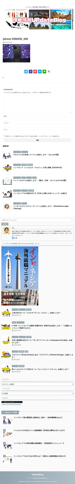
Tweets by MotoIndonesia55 (11, 404)
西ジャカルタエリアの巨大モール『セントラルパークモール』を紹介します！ (41, 369)
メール (6, 123)
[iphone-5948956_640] (40, 71)
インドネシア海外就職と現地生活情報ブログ (37, 478)
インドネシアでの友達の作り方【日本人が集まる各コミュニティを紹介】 (40, 193)
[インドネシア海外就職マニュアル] (19, 304)
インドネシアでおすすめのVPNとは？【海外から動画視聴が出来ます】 (40, 456)
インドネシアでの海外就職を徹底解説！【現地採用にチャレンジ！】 (39, 443)
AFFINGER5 (54, 481)
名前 (5, 116)
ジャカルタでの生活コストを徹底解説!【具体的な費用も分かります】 (39, 430)
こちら (20, 235)
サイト (6, 129)
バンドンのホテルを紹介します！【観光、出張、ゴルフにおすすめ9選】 (40, 180)
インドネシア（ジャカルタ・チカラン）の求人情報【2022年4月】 (38, 167)
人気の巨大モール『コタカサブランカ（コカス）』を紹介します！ (36, 313)
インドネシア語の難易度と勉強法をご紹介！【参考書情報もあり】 (38, 417)
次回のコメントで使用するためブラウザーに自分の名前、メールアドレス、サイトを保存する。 (32, 136)
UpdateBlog (37, 474)
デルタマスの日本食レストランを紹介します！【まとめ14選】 (36, 155)
